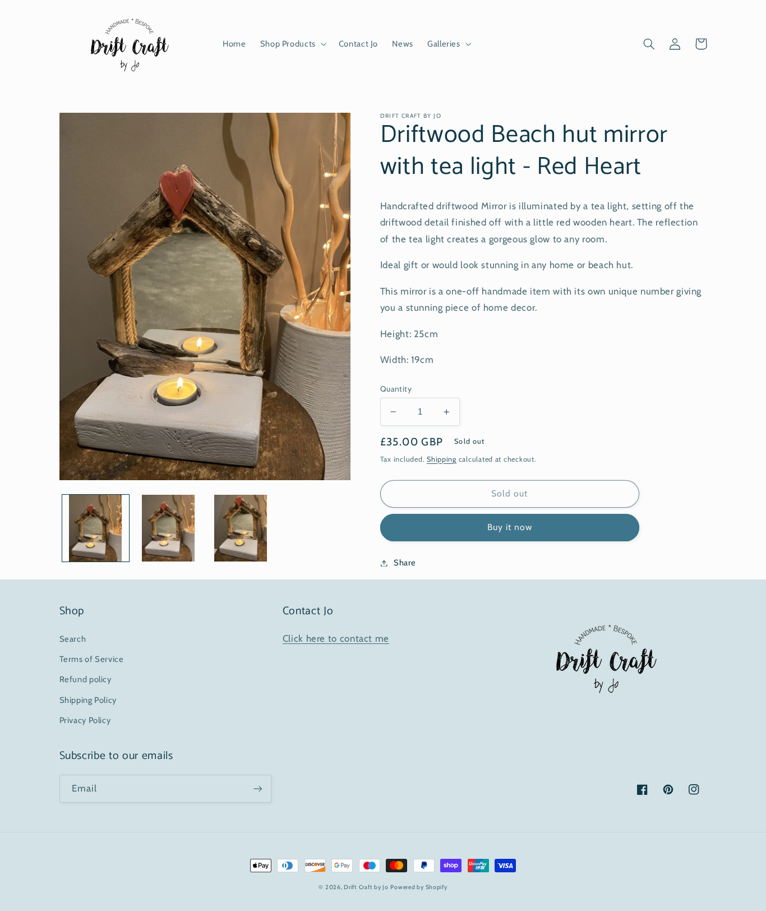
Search (72, 639)
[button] (292, 43)
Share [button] (405, 563)
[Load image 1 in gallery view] (95, 528)
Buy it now (510, 527)
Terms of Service (91, 659)
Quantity (396, 388)
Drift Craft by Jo (366, 887)
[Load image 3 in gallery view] (240, 528)
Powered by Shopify (418, 887)
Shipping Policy (88, 700)
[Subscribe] (257, 788)
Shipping (441, 459)
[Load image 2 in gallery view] (168, 528)
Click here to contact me (336, 638)
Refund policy (85, 679)
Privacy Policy (85, 720)
